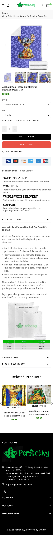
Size (4, 110)
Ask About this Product (28, 121)
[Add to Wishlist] (23, 387)
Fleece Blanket (26, 170)
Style (4, 100)
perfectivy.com (34, 294)
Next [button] (47, 45)
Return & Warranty (13, 364)
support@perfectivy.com (19, 484)
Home (5, 13)
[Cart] (47, 5)
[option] (26, 47)
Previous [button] (6, 45)
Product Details (11, 219)
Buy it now (26, 144)
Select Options (14, 408)
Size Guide (7, 121)
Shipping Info (10, 357)
